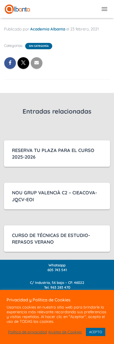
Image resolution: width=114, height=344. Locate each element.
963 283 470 (60, 287)
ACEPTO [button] (95, 332)
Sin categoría (39, 46)
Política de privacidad (27, 332)
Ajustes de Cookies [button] (65, 332)
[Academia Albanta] (19, 9)
